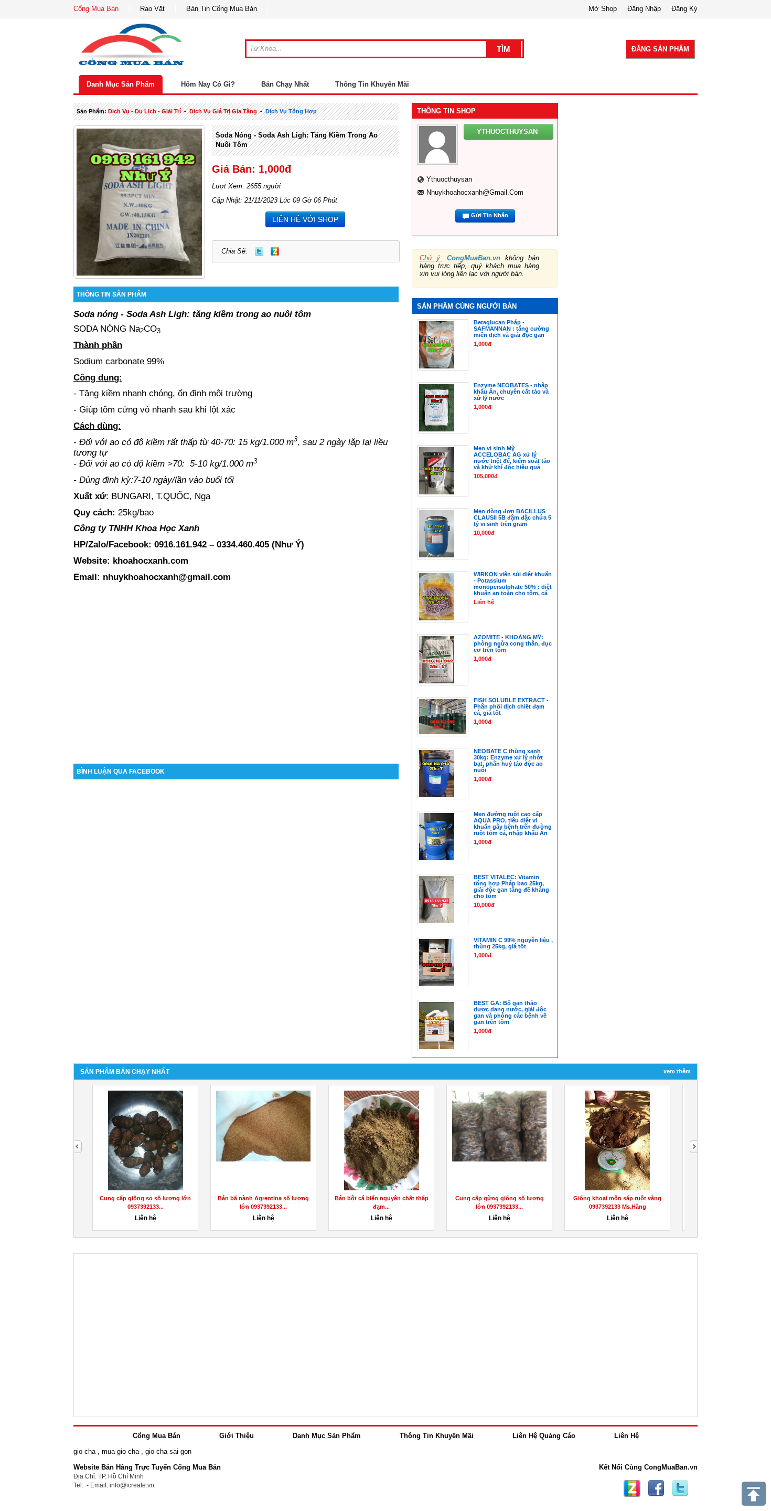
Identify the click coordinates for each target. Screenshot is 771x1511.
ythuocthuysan (449, 179)
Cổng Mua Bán (96, 9)
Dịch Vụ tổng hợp (291, 111)
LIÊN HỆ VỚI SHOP (305, 219)
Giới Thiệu (236, 1436)
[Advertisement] (236, 674)
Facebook (656, 1488)
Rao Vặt (152, 9)
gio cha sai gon (168, 1451)
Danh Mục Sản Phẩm (121, 84)
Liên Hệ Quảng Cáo (543, 1436)
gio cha (84, 1451)
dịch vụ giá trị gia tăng (223, 111)
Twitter (259, 251)
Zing (275, 251)
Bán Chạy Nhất (285, 84)
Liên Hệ (626, 1436)
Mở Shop (602, 9)
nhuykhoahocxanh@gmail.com (474, 192)
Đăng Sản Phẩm (660, 49)
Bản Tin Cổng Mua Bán (221, 9)
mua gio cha (120, 1451)
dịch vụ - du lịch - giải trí (144, 111)
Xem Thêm (677, 1071)
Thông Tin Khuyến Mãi (372, 84)
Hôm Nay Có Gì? (208, 84)
